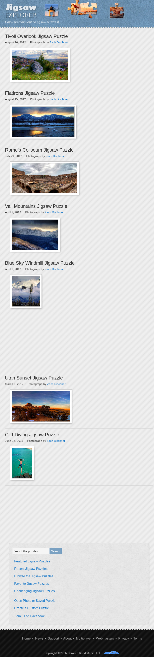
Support (53, 638)
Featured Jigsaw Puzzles (32, 561)
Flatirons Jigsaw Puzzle (30, 93)
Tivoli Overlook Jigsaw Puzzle (36, 36)
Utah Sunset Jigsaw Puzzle (34, 378)
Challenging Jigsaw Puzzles (34, 591)
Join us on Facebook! (30, 616)
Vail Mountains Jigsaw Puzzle (36, 206)
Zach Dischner (59, 42)
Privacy (123, 638)
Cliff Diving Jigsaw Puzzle (32, 434)
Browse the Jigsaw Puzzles (33, 576)
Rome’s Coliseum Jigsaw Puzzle (39, 150)
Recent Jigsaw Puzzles (31, 568)
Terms (137, 638)
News (39, 638)
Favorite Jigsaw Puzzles (31, 583)
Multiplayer (84, 638)
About (67, 638)
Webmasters (105, 638)
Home (26, 638)
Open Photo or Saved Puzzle (35, 600)
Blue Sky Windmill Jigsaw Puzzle (40, 263)
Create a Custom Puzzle (31, 608)
